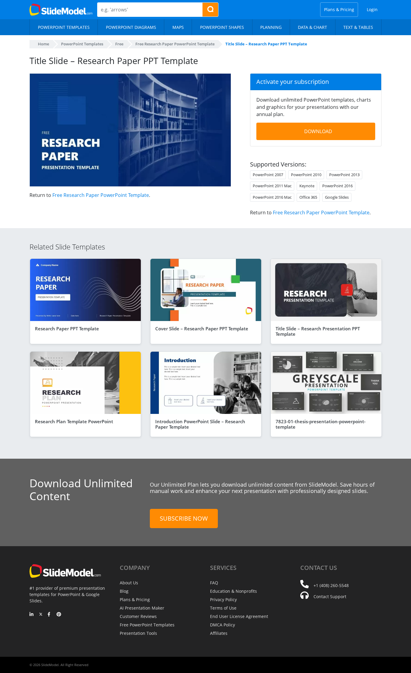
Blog (124, 591)
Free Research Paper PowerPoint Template (100, 195)
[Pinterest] (59, 614)
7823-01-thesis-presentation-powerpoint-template (321, 424)
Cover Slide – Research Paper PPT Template (201, 329)
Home (43, 44)
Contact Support (330, 596)
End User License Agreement (239, 616)
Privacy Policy (223, 599)
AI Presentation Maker (142, 608)
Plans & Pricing (339, 9)
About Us (129, 583)
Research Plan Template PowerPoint (74, 421)
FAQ (214, 583)
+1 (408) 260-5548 (331, 585)
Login (372, 9)
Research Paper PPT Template (67, 329)
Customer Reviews (138, 616)
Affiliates (218, 633)
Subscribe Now (184, 518)
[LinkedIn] (31, 614)
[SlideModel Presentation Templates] (60, 10)
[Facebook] (50, 614)
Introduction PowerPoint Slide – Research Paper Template (200, 424)
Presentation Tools (138, 633)
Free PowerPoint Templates (147, 625)
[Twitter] (41, 614)
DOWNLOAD (318, 131)
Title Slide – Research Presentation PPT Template (318, 331)
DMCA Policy (222, 625)
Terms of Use (223, 608)
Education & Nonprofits (233, 591)
